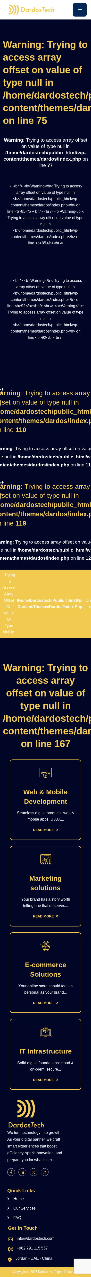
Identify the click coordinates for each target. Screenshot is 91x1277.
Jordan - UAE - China (34, 1258)
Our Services (24, 1208)
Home (18, 1199)
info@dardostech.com (35, 1238)
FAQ (17, 1218)
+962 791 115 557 (32, 1248)
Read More (44, 830)
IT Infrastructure (45, 1051)
